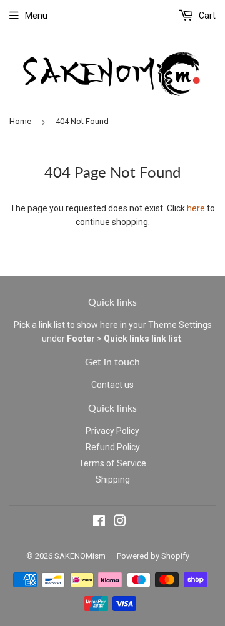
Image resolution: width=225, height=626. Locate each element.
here (196, 208)
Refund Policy (113, 447)
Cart (206, 16)
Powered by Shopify (153, 556)
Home (20, 121)
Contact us (112, 385)
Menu (36, 16)
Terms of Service (112, 463)
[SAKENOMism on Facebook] (99, 522)
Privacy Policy (112, 431)
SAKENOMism (80, 556)
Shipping (113, 479)
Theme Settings (180, 325)
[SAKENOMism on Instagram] (120, 522)
